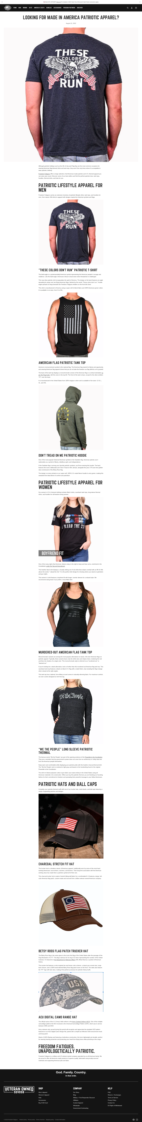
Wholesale (76, 1105)
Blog (74, 1095)
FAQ (109, 1092)
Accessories (42, 1100)
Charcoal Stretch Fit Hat (56, 864)
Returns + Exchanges (114, 1095)
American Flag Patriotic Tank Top (62, 362)
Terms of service (40, 1119)
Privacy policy (31, 1119)
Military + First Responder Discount (84, 1097)
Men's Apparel (43, 1092)
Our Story (76, 1092)
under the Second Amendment (55, 566)
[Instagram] (137, 1120)
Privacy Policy (112, 1100)
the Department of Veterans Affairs (64, 960)
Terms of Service (113, 1097)
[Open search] (128, 8)
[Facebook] (133, 1120)
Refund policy (23, 1119)
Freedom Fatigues (44, 174)
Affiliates (75, 1100)
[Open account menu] (132, 8)
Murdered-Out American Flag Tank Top (65, 652)
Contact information (60, 1119)
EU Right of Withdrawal (115, 1105)
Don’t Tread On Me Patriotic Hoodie (63, 455)
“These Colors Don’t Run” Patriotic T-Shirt (68, 270)
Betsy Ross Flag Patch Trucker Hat (63, 951)
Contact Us (111, 1103)
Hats (40, 1097)
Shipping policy (50, 1119)
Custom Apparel (78, 1103)
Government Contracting (80, 1108)
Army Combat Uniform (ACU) (81, 1021)
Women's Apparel (44, 1095)
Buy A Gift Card (43, 1103)
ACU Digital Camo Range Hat (58, 1017)
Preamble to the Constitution (93, 757)
